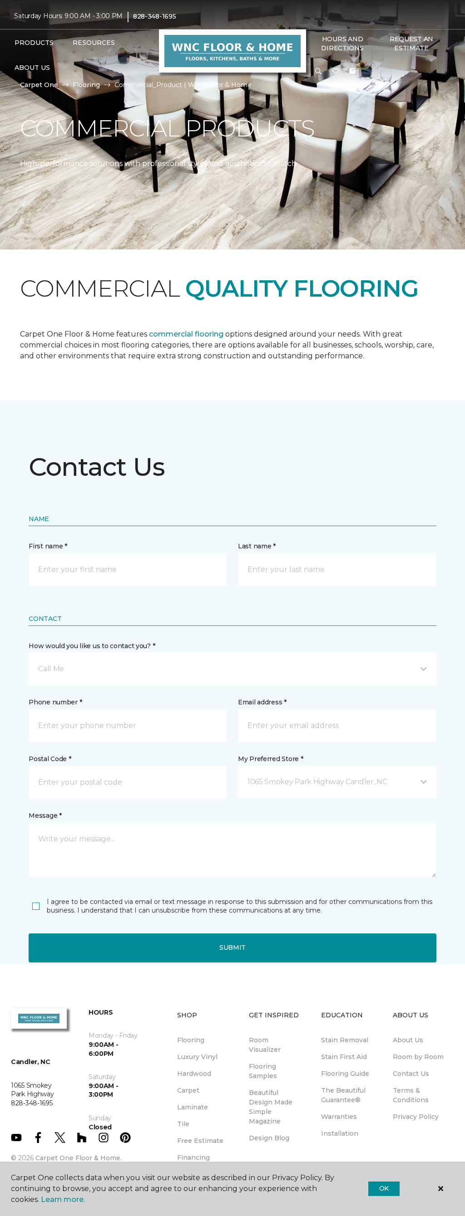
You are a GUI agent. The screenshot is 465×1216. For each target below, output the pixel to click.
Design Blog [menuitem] (269, 1138)
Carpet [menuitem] (188, 1090)
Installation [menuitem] (339, 1133)
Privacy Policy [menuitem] (416, 1117)
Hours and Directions (342, 43)
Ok (384, 1188)
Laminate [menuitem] (192, 1107)
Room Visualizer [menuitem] (265, 1045)
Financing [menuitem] (193, 1157)
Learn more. (63, 1199)
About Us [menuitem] (408, 1040)
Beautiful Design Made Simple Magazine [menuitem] (270, 1107)
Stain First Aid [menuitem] (344, 1057)
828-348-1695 (154, 16)
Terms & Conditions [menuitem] (411, 1095)
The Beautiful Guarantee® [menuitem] (343, 1095)
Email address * (262, 702)
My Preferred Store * (270, 759)
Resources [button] (94, 43)
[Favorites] (335, 72)
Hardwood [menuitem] (194, 1073)
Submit (232, 947)
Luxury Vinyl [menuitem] (197, 1057)
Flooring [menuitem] (190, 1040)
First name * (48, 546)
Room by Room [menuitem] (418, 1057)
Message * (45, 815)
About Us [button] (32, 67)
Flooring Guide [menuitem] (345, 1073)
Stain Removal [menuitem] (344, 1040)
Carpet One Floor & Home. (78, 1158)
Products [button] (34, 43)
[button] (318, 72)
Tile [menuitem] (183, 1124)
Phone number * (55, 702)
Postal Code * (50, 759)
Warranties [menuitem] (339, 1117)
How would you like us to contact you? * (92, 646)
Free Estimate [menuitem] (200, 1141)
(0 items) (352, 71)
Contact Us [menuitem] (411, 1073)
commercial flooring (186, 334)
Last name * (257, 546)
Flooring (86, 85)
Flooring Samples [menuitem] (263, 1071)
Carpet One (39, 85)
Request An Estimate (411, 43)
